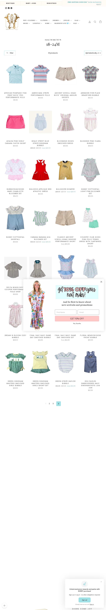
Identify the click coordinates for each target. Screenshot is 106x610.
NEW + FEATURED (29, 20)
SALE (75, 23)
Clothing (44, 20)
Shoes (25, 23)
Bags (77, 20)
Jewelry (67, 20)
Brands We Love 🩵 (61, 23)
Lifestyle (36, 23)
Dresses (56, 20)
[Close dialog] (101, 282)
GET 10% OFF (77, 318)
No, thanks (77, 323)
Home (47, 23)
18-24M (53, 40)
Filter (11, 53)
